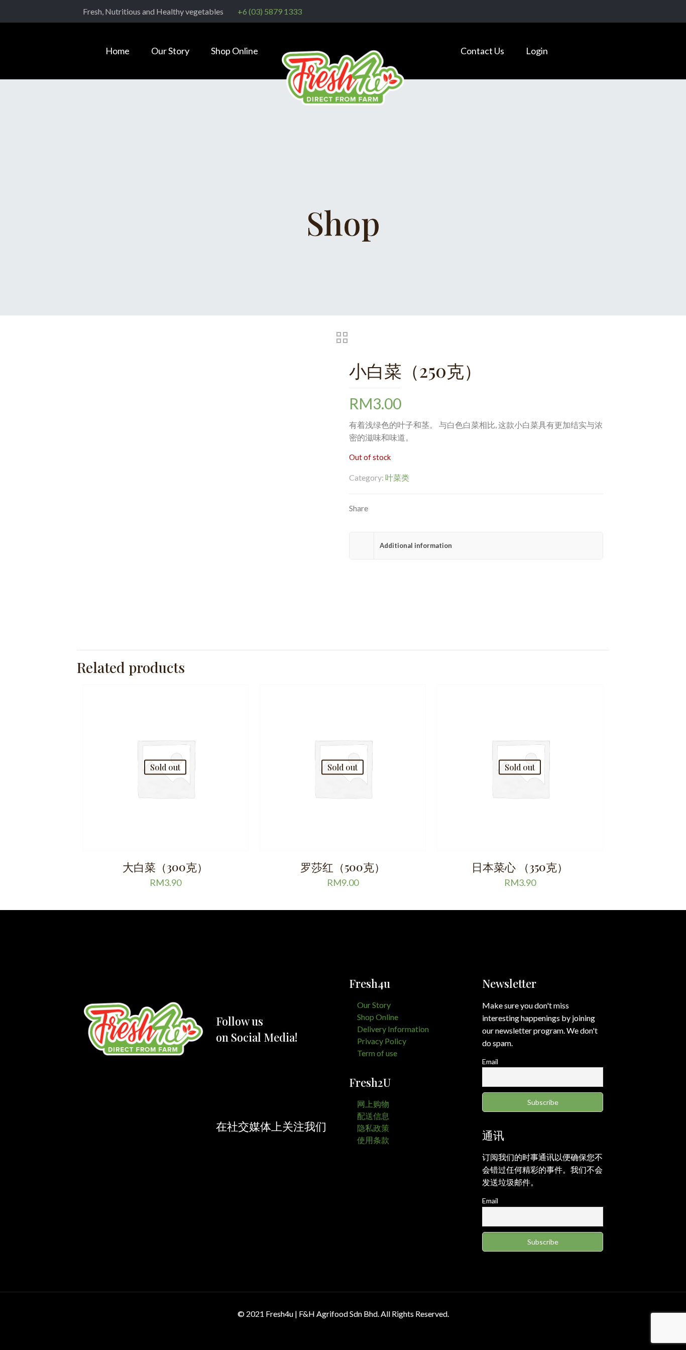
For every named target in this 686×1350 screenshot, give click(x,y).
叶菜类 (397, 477)
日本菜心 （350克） (520, 866)
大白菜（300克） (165, 866)
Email (490, 1061)
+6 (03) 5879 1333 (270, 11)
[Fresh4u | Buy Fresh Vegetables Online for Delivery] (343, 85)
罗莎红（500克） (342, 866)
